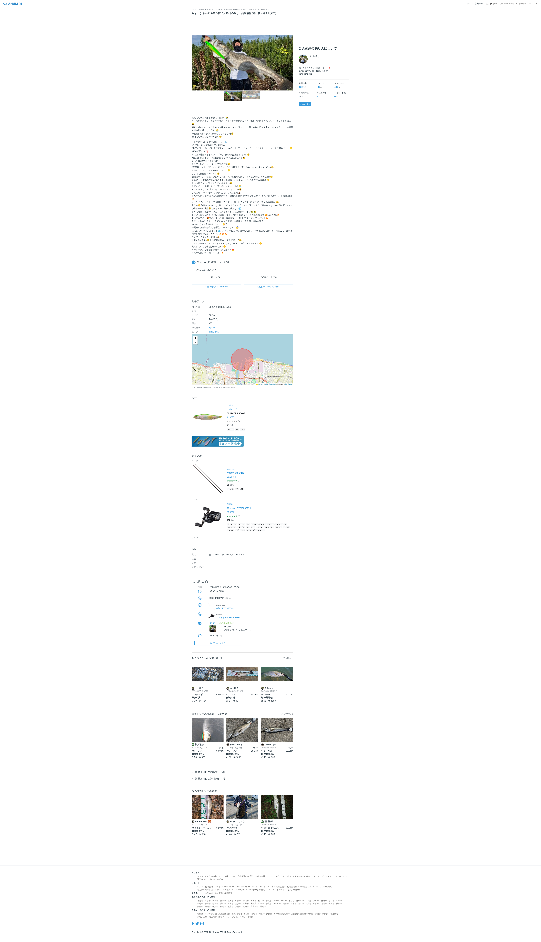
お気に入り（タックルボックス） (301, 876)
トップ (200, 876)
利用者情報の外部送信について (301, 886)
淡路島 (269, 914)
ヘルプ (200, 886)
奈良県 (269, 903)
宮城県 (223, 900)
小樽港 (250, 917)
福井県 (331, 900)
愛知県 (223, 903)
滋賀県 (238, 903)
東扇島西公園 (224, 914)
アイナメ (259, 527)
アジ (278, 524)
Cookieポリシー (243, 886)
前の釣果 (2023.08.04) (216, 286)
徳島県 (324, 903)
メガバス (231, 405)
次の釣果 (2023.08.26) (268, 286)
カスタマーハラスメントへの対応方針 (268, 886)
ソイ (248, 527)
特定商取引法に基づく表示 (209, 889)
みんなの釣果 (491, 3)
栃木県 (261, 900)
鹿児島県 (254, 906)
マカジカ (230, 530)
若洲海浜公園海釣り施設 (302, 914)
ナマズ (268, 524)
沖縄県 (263, 906)
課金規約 (226, 889)
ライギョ (261, 524)
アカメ (242, 429)
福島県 (246, 900)
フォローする (305, 104)
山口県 (316, 903)
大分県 (238, 906)
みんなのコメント (206, 269)
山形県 (238, 900)
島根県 (293, 903)
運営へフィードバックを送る (210, 879)
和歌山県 (277, 903)
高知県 (200, 906)
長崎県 (223, 906)
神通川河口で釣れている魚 (210, 772)
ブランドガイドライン (276, 889)
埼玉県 (276, 900)
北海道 (200, 900)
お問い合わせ (294, 889)
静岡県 (215, 903)
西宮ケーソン (224, 917)
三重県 (231, 903)
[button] (195, 338)
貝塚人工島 (202, 917)
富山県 (212, 327)
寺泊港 (318, 914)
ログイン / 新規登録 (474, 3)
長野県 (200, 903)
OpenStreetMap (270, 384)
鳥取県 (286, 903)
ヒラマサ (286, 527)
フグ (237, 530)
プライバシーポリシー (224, 886)
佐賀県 (215, 906)
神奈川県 (300, 900)
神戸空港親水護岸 (282, 914)
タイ (273, 524)
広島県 (309, 903)
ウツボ (249, 530)
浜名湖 (254, 914)
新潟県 (309, 900)
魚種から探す (261, 876)
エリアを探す (224, 876)
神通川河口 (214, 331)
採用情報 (228, 893)
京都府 (246, 903)
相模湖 (200, 914)
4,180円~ (231, 417)
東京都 (291, 900)
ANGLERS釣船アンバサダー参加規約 (248, 889)
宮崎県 (246, 906)
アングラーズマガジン (327, 876)
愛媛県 (339, 903)
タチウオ (242, 527)
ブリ (237, 429)
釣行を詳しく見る (218, 643)
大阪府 (253, 903)
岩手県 (215, 900)
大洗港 (325, 914)
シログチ (278, 527)
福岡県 (208, 906)
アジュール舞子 (239, 917)
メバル (253, 524)
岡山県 (301, 903)
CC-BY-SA (288, 384)
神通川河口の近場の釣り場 (210, 778)
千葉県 (284, 900)
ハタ (253, 527)
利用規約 (209, 886)
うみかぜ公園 (211, 914)
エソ (272, 527)
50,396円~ (232, 477)
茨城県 (253, 900)
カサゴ (229, 527)
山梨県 (339, 900)
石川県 (324, 900)
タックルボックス (527, 3)
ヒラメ (284, 524)
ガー (254, 530)
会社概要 (219, 893)
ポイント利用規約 (324, 886)
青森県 (208, 900)
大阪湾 (262, 914)
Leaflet (260, 384)
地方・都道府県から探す (243, 876)
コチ (235, 527)
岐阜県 (208, 903)
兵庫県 (261, 903)
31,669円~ (232, 512)
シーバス (230, 429)
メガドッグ (232, 409)
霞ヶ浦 (246, 914)
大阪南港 (213, 917)
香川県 (331, 903)
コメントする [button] (270, 276)
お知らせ (209, 893)
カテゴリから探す (507, 3)
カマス (266, 527)
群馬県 (269, 900)
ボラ (241, 489)
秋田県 (231, 900)
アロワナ (261, 530)
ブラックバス (232, 524)
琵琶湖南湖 (237, 914)
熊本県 (231, 906)
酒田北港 (334, 914)
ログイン (343, 876)
